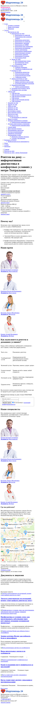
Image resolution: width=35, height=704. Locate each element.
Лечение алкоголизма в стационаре (19, 124)
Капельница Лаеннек (21, 54)
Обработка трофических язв (23, 69)
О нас (6, 24)
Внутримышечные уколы (23, 61)
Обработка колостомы (18, 85)
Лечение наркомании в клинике (18, 120)
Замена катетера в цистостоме (24, 82)
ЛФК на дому (12, 106)
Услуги (6, 30)
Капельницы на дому (17, 33)
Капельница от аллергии (22, 41)
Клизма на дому (16, 70)
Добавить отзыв (5, 570)
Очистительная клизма (22, 74)
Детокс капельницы (21, 49)
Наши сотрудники (13, 27)
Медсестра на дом (13, 32)
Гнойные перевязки (21, 67)
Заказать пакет (5, 202)
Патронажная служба (14, 135)
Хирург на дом (12, 104)
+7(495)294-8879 (6, 9)
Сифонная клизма (20, 77)
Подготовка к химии (14, 111)
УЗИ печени (15, 98)
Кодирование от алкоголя (19, 117)
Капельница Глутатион (22, 56)
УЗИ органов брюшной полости (21, 95)
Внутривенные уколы (21, 62)
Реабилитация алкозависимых (20, 125)
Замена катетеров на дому (19, 78)
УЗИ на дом (11, 91)
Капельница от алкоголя (22, 35)
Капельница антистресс (22, 40)
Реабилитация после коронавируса (18, 141)
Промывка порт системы (19, 90)
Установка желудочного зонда (20, 88)
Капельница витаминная (22, 48)
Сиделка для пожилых (18, 138)
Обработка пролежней (15, 133)
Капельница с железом (22, 43)
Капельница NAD (20, 57)
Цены (6, 143)
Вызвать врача (7, 402)
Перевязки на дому (17, 66)
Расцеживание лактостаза (16, 130)
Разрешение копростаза (22, 72)
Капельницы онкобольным (23, 51)
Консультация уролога (15, 112)
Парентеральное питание (23, 53)
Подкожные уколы (20, 64)
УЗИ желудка (15, 93)
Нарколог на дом (13, 116)
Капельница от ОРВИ (22, 45)
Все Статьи (4, 688)
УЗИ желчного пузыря (18, 96)
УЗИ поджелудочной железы (20, 99)
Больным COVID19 (10, 140)
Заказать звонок (5, 12)
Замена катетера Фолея (22, 80)
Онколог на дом (13, 107)
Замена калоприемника (22, 86)
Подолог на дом (13, 109)
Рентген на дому (13, 114)
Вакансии (11, 28)
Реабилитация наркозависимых (21, 122)
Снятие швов (12, 127)
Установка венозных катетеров (24, 83)
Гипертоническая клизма (22, 75)
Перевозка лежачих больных (20, 136)
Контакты (7, 146)
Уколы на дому (16, 59)
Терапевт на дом (13, 103)
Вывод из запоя (12, 119)
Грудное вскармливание (15, 132)
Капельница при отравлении (24, 46)
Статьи (6, 145)
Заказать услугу (5, 194)
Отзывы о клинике (13, 25)
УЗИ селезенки (16, 101)
